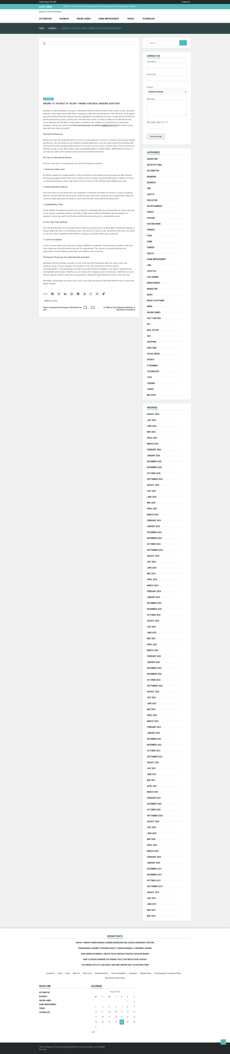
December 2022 (154, 668)
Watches (151, 395)
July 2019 (151, 898)
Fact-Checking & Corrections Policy (167, 973)
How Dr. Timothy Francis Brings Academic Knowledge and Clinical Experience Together (100, 6)
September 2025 (155, 479)
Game (149, 241)
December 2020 (154, 804)
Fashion (151, 218)
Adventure (152, 159)
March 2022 (152, 721)
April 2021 (152, 786)
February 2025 (154, 520)
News (149, 306)
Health (150, 253)
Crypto (150, 194)
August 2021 (153, 762)
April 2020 (152, 845)
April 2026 (152, 438)
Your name (151, 61)
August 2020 (153, 821)
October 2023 (154, 615)
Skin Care (152, 348)
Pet (149, 324)
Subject (150, 87)
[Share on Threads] (97, 293)
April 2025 (152, 508)
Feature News (154, 224)
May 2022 (151, 709)
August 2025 (153, 485)
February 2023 (154, 656)
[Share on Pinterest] (78, 293)
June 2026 (151, 426)
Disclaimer (133, 973)
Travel (130, 18)
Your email (151, 74)
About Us (76, 973)
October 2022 (154, 680)
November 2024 (154, 538)
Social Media (153, 353)
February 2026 (154, 449)
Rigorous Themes (53, 1047)
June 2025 (151, 497)
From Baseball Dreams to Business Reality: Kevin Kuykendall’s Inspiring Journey (115, 948)
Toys (149, 377)
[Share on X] (58, 293)
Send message (156, 136)
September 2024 (155, 550)
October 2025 (154, 473)
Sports (150, 359)
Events (150, 212)
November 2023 (154, 609)
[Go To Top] (223, 1042)
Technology (148, 18)
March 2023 (152, 650)
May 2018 (151, 916)
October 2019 (154, 880)
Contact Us (186, 2)
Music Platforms (155, 300)
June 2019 (151, 904)
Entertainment (155, 206)
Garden (150, 247)
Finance (151, 229)
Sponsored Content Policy (115, 978)
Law (149, 265)
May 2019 (151, 910)
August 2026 (153, 414)
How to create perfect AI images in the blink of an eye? (62, 308)
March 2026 (152, 443)
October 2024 (154, 544)
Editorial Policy (145, 973)
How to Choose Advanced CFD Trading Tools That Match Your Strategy (115, 959)
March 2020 (152, 851)
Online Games (84, 18)
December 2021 (154, 739)
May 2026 (151, 432)
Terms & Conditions (118, 973)
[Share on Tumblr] (90, 293)
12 (109, 1012)
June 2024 (151, 567)
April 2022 (152, 715)
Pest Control (154, 318)
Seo (149, 336)
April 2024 (152, 579)
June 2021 (151, 774)
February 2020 (154, 857)
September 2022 (155, 686)
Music (150, 294)
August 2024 (153, 556)
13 (116, 1012)
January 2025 (153, 526)
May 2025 (151, 502)
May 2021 (151, 780)
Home (67, 973)
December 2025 (154, 461)
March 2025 (152, 514)
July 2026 (151, 420)
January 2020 (153, 863)
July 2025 (151, 491)
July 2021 (151, 768)
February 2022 (154, 727)
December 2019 (154, 869)
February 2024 (154, 591)
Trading (151, 383)
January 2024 (153, 597)
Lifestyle (151, 271)
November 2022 (154, 674)
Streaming (152, 365)
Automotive (45, 18)
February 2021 (154, 798)
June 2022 (151, 703)
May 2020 (151, 839)
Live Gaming (153, 277)
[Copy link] (103, 293)
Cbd (149, 188)
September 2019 (155, 886)
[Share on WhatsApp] (71, 293)
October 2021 (154, 750)
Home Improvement (109, 18)
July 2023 (151, 627)
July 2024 (151, 561)
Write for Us (87, 973)
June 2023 (151, 632)
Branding (151, 176)
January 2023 (153, 662)
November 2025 (154, 467)
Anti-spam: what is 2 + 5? (157, 122)
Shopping (151, 342)
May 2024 (151, 573)
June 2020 (151, 833)
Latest (60, 973)
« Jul (93, 1032)
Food (149, 235)
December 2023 (154, 603)
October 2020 (154, 809)
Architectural (154, 165)
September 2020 (155, 815)
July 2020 (151, 827)
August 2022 (153, 691)
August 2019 (153, 892)
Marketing (152, 289)
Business (64, 18)
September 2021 (155, 756)
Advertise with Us (101, 973)
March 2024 (152, 585)
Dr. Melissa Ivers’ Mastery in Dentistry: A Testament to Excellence (119, 308)
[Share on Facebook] (52, 293)
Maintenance (153, 283)
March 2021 (152, 792)
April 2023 (152, 644)
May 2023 (151, 638)
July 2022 (151, 697)
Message (151, 99)
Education (152, 200)
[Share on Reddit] (84, 293)
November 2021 (154, 745)
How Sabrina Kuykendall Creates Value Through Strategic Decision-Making (115, 954)
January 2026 (153, 455)
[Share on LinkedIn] (65, 293)
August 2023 (153, 621)
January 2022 (153, 733)
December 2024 (154, 532)
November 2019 (154, 874)
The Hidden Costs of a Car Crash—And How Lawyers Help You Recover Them (115, 965)
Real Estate (153, 330)
